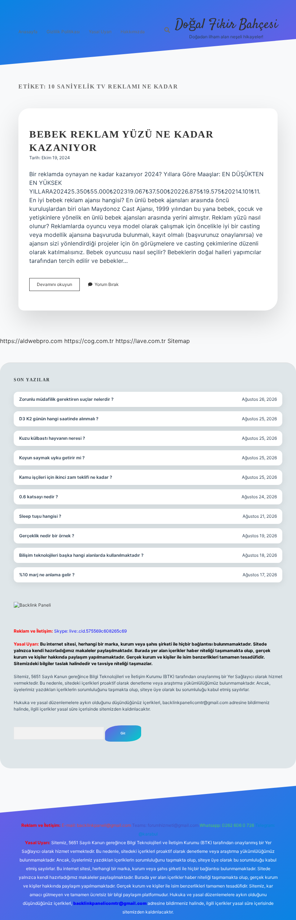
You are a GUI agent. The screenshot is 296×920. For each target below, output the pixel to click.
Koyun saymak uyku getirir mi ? (52, 457)
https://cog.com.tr (89, 340)
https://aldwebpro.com (31, 340)
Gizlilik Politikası (63, 31)
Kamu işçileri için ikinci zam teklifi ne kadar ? (65, 477)
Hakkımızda (133, 31)
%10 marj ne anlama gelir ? (47, 574)
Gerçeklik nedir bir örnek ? (46, 535)
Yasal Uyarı (100, 31)
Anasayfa (28, 31)
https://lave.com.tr (141, 340)
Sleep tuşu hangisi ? (40, 516)
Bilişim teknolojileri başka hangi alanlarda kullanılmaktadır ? (81, 555)
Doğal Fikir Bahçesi (226, 24)
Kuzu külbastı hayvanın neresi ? (52, 438)
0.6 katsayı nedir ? (38, 496)
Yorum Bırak (107, 284)
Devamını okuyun (58, 286)
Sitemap (178, 340)
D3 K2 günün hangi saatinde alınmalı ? (59, 418)
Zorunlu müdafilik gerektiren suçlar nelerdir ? (66, 399)
